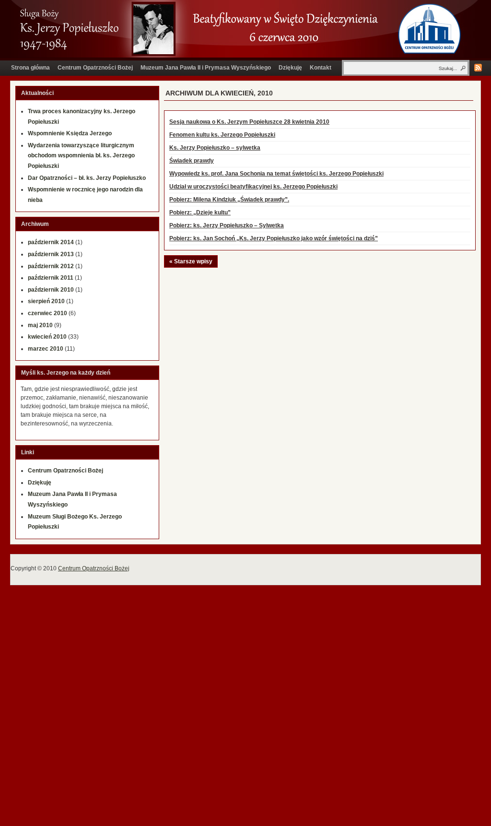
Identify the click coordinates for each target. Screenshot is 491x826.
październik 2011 (50, 277)
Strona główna (30, 67)
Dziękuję (290, 67)
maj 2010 (40, 325)
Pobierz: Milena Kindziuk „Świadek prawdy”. (229, 199)
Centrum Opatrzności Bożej (95, 67)
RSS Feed (478, 67)
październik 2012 (51, 266)
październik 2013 (51, 254)
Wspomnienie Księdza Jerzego (70, 133)
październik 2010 (51, 289)
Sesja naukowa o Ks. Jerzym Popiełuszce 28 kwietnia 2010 (249, 121)
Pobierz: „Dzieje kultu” (200, 212)
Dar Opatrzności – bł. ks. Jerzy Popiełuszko (87, 178)
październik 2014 (51, 242)
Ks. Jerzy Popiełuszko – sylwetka (214, 147)
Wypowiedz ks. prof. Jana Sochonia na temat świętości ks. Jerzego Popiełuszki (276, 173)
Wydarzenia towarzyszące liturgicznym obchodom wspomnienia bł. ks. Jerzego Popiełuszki (81, 155)
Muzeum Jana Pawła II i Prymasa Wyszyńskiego (205, 67)
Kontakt (320, 67)
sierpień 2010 (46, 301)
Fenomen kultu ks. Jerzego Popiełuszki (222, 134)
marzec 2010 (45, 348)
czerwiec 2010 (47, 313)
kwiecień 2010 (47, 336)
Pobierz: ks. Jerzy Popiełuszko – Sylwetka (226, 225)
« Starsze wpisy (190, 261)
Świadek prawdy (191, 160)
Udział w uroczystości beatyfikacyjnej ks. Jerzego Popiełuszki (253, 186)
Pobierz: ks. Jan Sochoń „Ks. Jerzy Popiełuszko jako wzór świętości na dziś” (273, 238)
